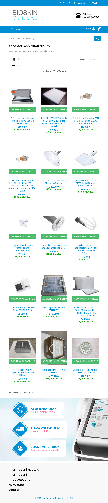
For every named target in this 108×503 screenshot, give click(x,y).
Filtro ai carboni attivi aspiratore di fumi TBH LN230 (22, 372)
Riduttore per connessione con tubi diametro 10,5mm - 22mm (86, 249)
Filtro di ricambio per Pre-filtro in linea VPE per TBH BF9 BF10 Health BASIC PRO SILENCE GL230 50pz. (22, 185)
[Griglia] (14, 59)
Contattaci (63, 2)
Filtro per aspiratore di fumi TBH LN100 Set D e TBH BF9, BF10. (22, 121)
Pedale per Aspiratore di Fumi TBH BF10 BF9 (22, 309)
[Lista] (18, 59)
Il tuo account (19, 480)
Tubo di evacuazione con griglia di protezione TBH (54, 246)
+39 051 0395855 (90, 16)
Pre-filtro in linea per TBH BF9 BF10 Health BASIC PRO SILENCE (86, 121)
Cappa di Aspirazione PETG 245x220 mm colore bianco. (86, 183)
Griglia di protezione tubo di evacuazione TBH (86, 371)
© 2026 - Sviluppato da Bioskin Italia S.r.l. (54, 498)
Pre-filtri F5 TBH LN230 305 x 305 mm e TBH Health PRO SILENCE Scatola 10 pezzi (85, 311)
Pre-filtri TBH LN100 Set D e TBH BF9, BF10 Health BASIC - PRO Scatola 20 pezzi (54, 122)
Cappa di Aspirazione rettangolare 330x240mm (22, 248)
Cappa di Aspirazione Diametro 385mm (54, 182)
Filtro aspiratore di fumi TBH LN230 (54, 309)
